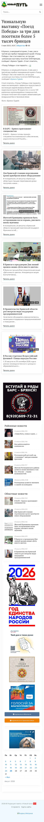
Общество (21, 46)
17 (6, 768)
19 (16, 768)
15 (31, 765)
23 (36, 768)
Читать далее (9, 143)
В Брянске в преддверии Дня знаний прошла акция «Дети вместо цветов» (21, 265)
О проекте (15, 807)
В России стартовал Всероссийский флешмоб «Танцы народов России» (20, 357)
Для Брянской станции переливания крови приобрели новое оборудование (22, 174)
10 (6, 765)
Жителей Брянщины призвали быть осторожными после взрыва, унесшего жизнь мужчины (21, 220)
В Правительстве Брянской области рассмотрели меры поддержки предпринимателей (20, 311)
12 (16, 765)
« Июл (7, 777)
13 (21, 765)
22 (31, 768)
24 (6, 771)
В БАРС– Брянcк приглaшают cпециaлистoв (17, 129)
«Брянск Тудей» (16, 79)
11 (10, 765)
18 (11, 768)
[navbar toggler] (40, 4)
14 (26, 765)
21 (26, 768)
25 (11, 771)
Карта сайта (26, 807)
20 (21, 768)
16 (36, 765)
